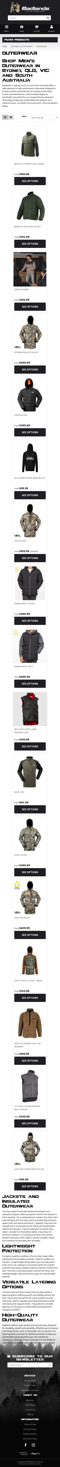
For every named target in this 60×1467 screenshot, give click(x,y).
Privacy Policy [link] (30, 1429)
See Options (30, 181)
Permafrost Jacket (24, 603)
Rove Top (19, 792)
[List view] (11, 117)
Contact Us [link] (30, 1410)
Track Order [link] (30, 1385)
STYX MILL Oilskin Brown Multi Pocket (27, 1108)
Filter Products (17, 40)
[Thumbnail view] (5, 117)
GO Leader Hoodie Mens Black (29, 478)
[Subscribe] (50, 1364)
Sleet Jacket (21, 855)
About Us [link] (30, 1400)
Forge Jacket (21, 415)
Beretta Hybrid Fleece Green (29, 163)
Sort (24, 116)
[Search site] (48, 17)
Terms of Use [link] (30, 1424)
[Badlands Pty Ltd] (30, 6)
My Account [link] (30, 1380)
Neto (39, 1464)
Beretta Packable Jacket (27, 226)
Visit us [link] (30, 1414)
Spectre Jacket (22, 917)
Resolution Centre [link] (30, 1390)
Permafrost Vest (23, 666)
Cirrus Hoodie (21, 289)
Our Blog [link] (30, 1405)
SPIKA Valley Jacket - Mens (28, 980)
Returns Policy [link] (30, 1434)
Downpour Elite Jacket (26, 352)
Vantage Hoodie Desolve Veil (29, 1169)
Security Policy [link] (30, 1438)
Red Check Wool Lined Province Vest (25, 731)
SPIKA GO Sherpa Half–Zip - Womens (28, 1045)
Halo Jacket (20, 540)
